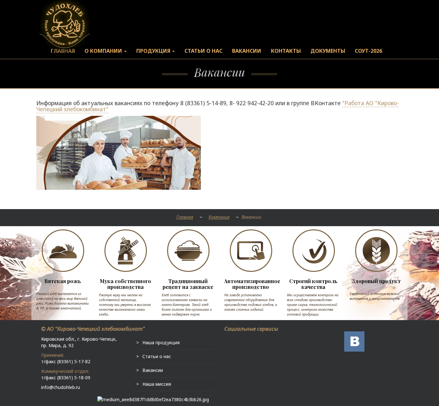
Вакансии (152, 370)
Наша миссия (156, 384)
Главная (184, 217)
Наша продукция (161, 342)
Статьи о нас (156, 356)
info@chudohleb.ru (60, 387)
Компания (219, 217)
